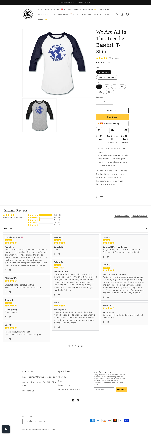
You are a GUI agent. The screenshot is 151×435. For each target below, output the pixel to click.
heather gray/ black (107, 77)
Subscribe (121, 390)
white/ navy (104, 72)
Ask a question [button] (140, 215)
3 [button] (75, 346)
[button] (55, 9)
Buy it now (112, 117)
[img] (26, 243)
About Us (62, 377)
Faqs (60, 381)
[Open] (6, 429)
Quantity (99, 97)
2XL (100, 92)
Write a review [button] (122, 215)
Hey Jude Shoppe (35, 429)
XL (122, 87)
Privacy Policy (64, 385)
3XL (110, 92)
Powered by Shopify (48, 429)
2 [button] (72, 346)
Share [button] (101, 197)
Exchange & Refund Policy (69, 389)
